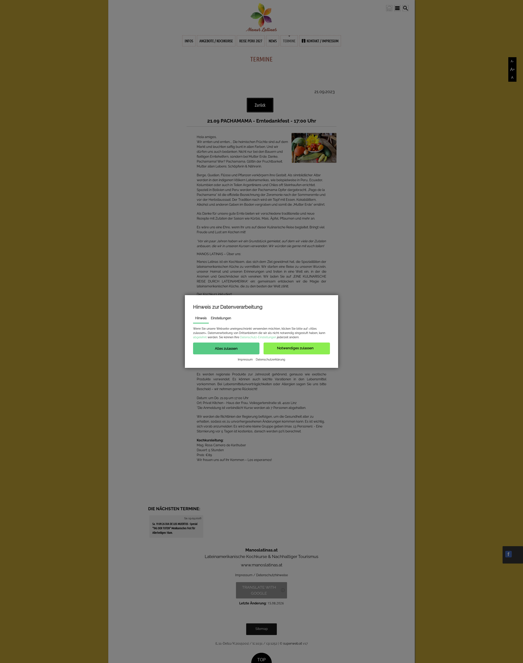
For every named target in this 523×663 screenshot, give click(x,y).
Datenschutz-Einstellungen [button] (258, 337)
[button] (226, 348)
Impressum (245, 359)
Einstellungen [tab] (221, 318)
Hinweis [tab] (201, 318)
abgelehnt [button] (200, 337)
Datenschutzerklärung (270, 359)
